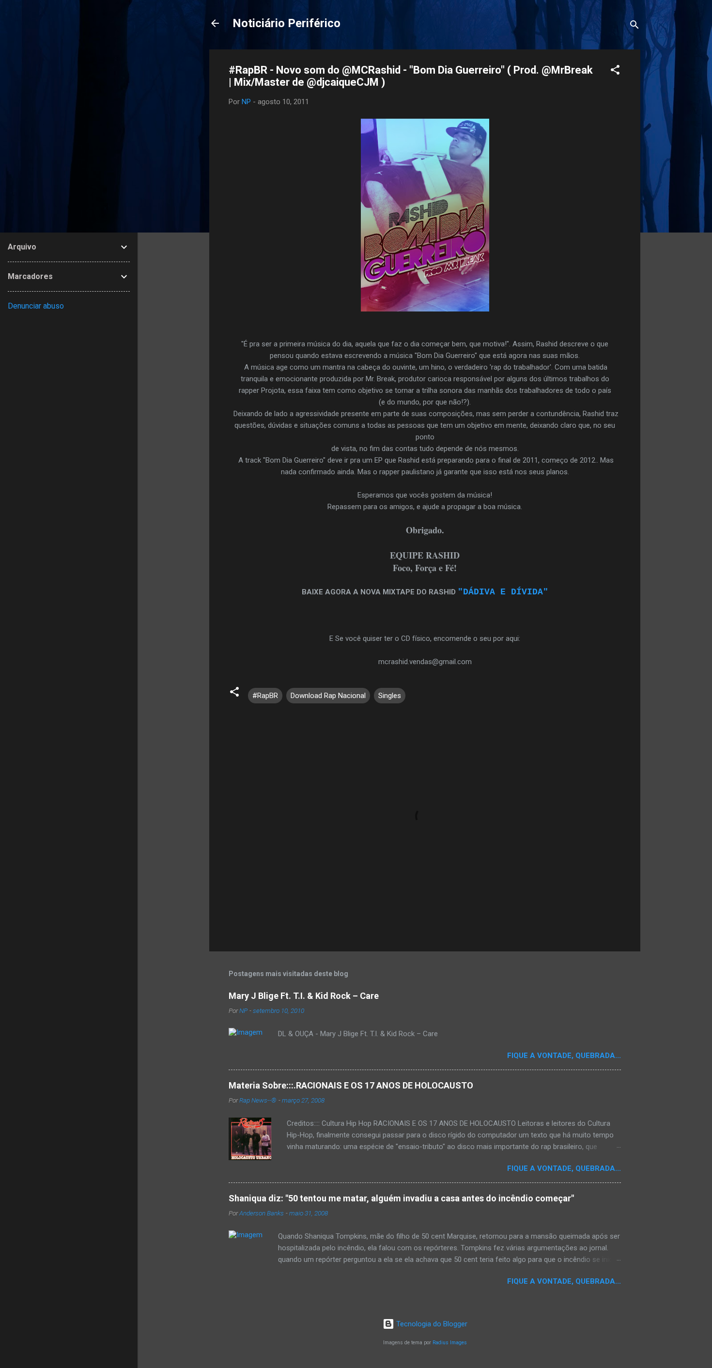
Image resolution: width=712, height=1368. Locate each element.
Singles (389, 695)
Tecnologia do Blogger (430, 1324)
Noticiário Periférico (286, 23)
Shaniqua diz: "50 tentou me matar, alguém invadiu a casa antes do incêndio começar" (401, 1198)
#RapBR (265, 695)
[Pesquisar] (634, 26)
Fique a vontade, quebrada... (564, 1055)
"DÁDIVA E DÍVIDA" (503, 592)
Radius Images (450, 1342)
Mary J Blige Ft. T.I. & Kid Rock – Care (304, 996)
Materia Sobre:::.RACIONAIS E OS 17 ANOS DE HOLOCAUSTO (351, 1085)
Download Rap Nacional (328, 695)
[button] (615, 71)
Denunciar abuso (36, 306)
